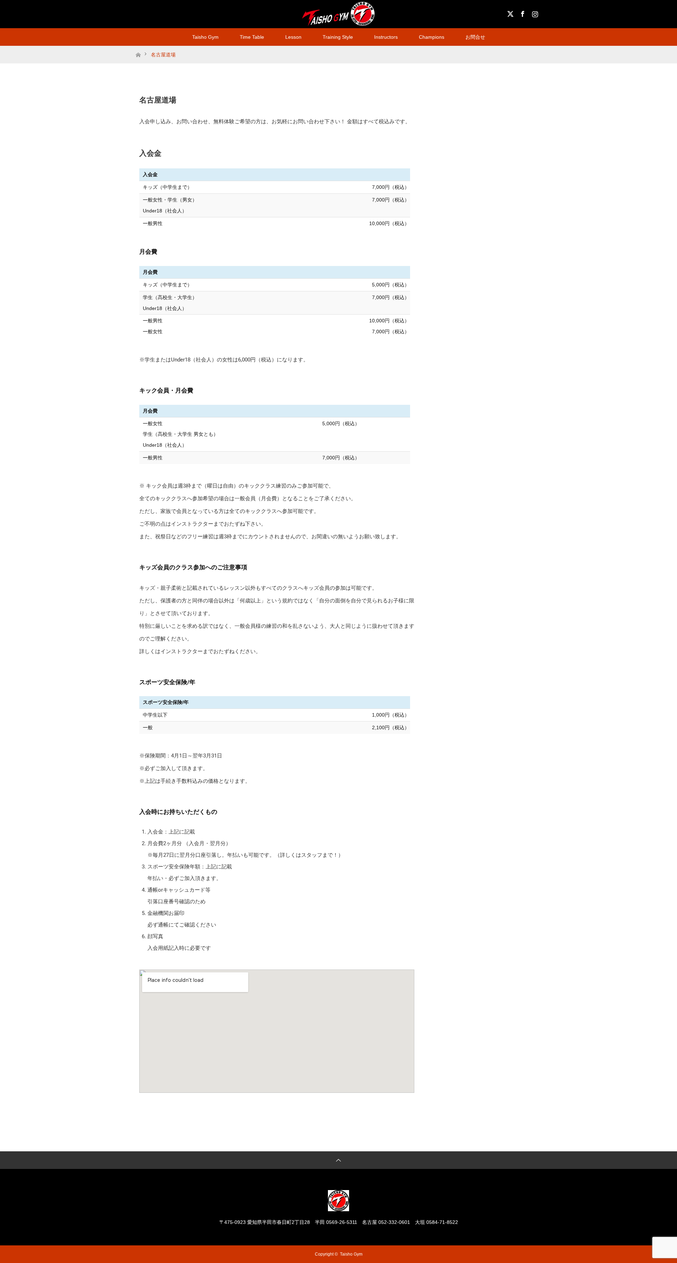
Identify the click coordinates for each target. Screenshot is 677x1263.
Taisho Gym (205, 37)
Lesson (293, 37)
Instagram (534, 12)
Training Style (338, 37)
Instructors (386, 37)
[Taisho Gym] (338, 1208)
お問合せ (475, 37)
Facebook (522, 12)
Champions (431, 37)
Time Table (252, 37)
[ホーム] (138, 48)
